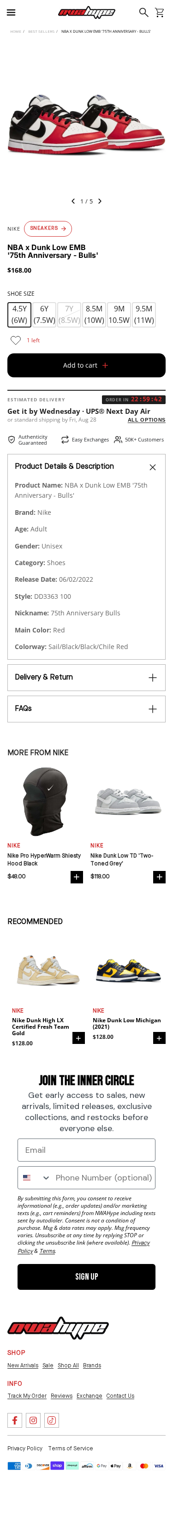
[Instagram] (33, 1420)
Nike (18, 1011)
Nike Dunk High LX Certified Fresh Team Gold (40, 1027)
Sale (48, 1366)
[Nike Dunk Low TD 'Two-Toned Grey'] (128, 802)
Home (15, 32)
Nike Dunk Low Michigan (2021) (127, 1023)
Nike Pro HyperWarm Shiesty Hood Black (44, 860)
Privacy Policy (24, 1449)
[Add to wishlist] (15, 340)
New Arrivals (22, 1366)
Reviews (61, 1396)
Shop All (68, 1366)
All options (147, 420)
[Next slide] (103, 203)
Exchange (89, 1396)
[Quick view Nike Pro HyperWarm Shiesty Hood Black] (77, 877)
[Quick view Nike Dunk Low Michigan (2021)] (159, 1038)
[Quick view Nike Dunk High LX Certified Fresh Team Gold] (78, 1038)
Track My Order (27, 1396)
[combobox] (34, 1178)
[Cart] (159, 12)
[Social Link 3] (51, 1420)
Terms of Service (70, 1449)
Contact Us (120, 1396)
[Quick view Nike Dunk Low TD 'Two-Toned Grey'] (159, 877)
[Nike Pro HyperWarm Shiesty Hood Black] (45, 802)
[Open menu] (15, 12)
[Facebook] (14, 1420)
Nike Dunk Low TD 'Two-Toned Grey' (121, 860)
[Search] (144, 12)
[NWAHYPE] (58, 1328)
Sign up (86, 1276)
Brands (92, 1366)
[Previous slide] (70, 203)
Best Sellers (41, 32)
